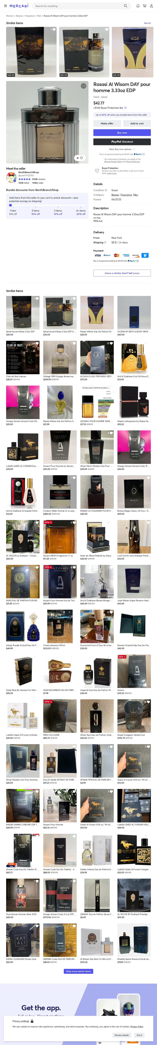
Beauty (19, 15)
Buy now (122, 132)
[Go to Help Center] (106, 190)
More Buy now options (120, 149)
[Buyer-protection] (125, 108)
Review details (121, 1035)
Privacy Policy (137, 1026)
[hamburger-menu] (5, 6)
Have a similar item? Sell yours (122, 273)
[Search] (126, 6)
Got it (139, 1035)
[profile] (151, 6)
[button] (138, 6)
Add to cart (137, 123)
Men (39, 15)
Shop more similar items (78, 971)
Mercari (9, 15)
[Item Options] (83, 86)
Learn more (112, 173)
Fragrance (30, 15)
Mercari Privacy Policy (113, 161)
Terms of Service (133, 161)
